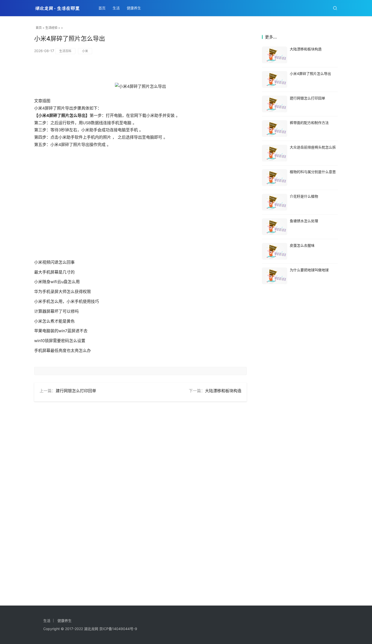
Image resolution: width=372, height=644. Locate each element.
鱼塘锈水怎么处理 (304, 221)
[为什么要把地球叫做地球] (274, 275)
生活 (116, 8)
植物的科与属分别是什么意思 (313, 172)
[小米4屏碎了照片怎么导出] (274, 79)
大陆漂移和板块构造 (223, 390)
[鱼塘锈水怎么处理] (274, 226)
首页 (102, 8)
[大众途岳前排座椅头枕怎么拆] (274, 153)
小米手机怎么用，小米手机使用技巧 (66, 301)
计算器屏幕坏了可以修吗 (56, 311)
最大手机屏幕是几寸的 (54, 272)
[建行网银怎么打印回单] (274, 104)
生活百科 (65, 51)
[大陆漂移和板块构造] (274, 55)
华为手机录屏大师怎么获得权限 (62, 291)
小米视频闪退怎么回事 (54, 262)
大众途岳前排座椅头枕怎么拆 (313, 147)
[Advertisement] (140, 208)
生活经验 (51, 28)
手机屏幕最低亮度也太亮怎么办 (62, 350)
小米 (85, 51)
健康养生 (134, 8)
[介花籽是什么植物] (274, 202)
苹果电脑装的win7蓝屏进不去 (61, 330)
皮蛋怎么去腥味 (302, 245)
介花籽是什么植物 (304, 196)
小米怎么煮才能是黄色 (54, 321)
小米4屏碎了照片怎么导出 (310, 73)
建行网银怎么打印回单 (76, 390)
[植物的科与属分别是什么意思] (274, 177)
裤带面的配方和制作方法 (309, 122)
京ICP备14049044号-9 (118, 629)
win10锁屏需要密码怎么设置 (59, 340)
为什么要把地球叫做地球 (309, 270)
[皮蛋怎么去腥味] (274, 251)
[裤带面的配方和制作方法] (274, 128)
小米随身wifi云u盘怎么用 (57, 281)
